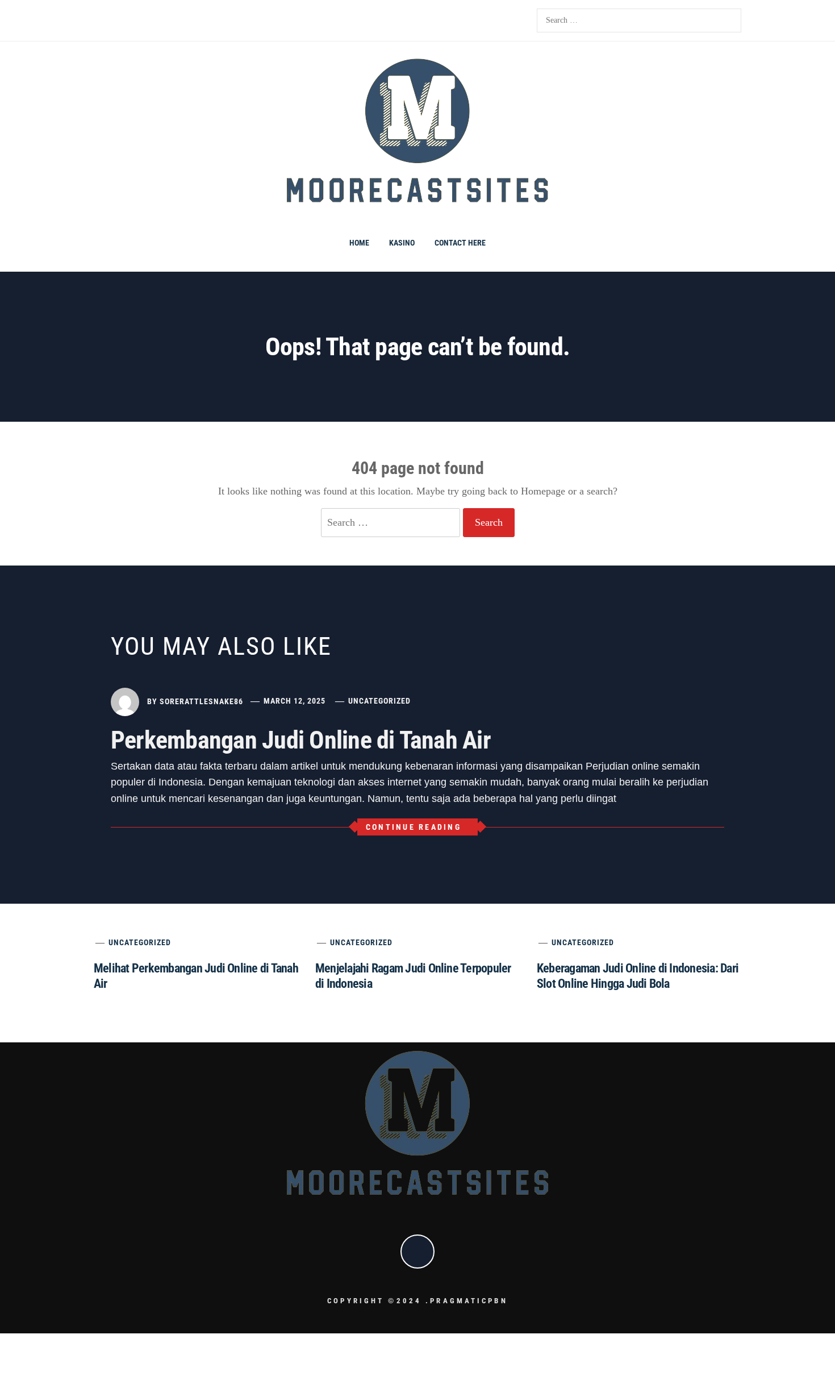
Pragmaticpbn (468, 1300)
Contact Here (460, 242)
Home (359, 242)
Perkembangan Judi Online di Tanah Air (301, 740)
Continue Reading (413, 827)
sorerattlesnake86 (201, 700)
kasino (402, 242)
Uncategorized (379, 700)
